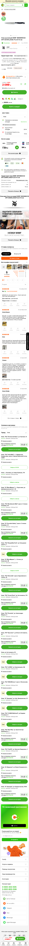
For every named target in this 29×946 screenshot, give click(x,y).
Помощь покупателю (8, 869)
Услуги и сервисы (7, 864)
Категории (5, 879)
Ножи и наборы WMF (10, 9)
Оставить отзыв (14, 258)
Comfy (4, 859)
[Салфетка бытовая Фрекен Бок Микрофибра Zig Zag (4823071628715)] (23, 143)
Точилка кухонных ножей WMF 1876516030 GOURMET (12, 143)
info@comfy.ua (8, 895)
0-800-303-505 (9, 887)
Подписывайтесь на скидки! (10, 831)
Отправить (14, 839)
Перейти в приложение (27, 342)
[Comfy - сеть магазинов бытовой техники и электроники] (2, 5)
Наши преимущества (8, 874)
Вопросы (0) (17, 253)
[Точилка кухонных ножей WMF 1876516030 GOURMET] (3, 143)
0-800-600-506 (9, 889)
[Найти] (26, 5)
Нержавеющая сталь (22, 180)
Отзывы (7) (6, 253)
